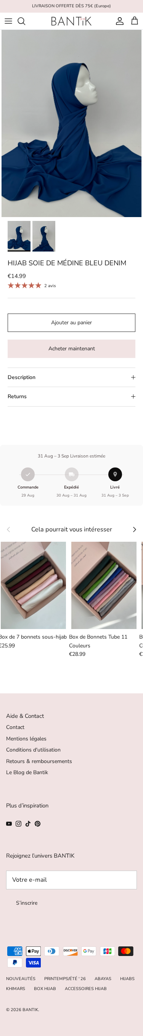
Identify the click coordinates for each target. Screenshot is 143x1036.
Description (21, 377)
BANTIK (30, 1010)
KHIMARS (15, 989)
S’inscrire (26, 903)
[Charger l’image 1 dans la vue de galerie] (71, 123)
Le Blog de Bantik (27, 772)
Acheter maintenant (71, 348)
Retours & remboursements (39, 761)
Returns (17, 396)
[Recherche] (25, 21)
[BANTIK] (71, 21)
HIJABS (127, 979)
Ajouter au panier (71, 322)
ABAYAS (103, 979)
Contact (15, 727)
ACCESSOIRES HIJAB (86, 989)
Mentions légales (26, 738)
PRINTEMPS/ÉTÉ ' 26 (65, 979)
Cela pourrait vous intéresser (71, 529)
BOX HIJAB (45, 989)
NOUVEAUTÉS (20, 979)
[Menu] (8, 21)
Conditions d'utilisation (33, 749)
